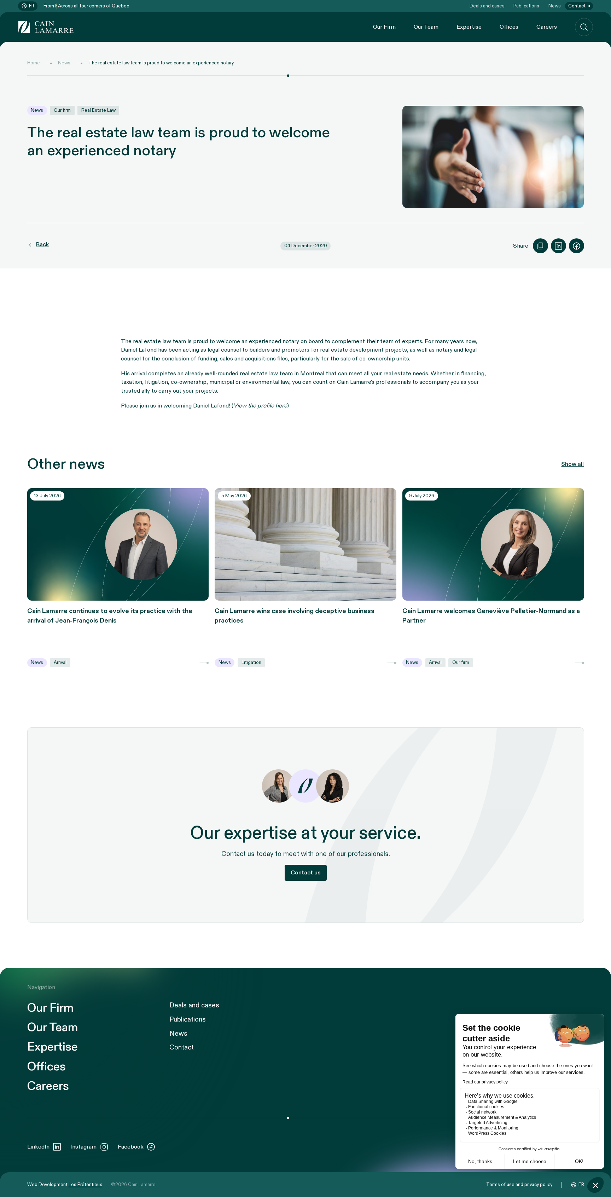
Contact (577, 6)
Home (33, 63)
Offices (509, 27)
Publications (526, 6)
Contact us (306, 873)
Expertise (469, 27)
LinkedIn (38, 1147)
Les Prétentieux (85, 1184)
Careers (546, 27)
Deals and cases (487, 6)
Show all (572, 464)
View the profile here (260, 406)
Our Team (426, 27)
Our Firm (384, 27)
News (554, 6)
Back (42, 244)
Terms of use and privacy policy (519, 1184)
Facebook (131, 1147)
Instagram (83, 1147)
